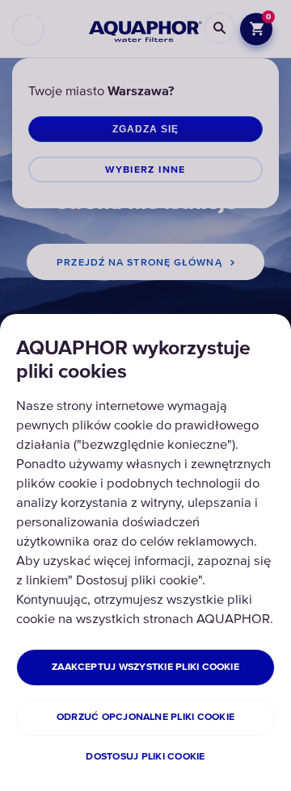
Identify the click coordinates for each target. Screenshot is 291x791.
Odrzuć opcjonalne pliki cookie (145, 717)
